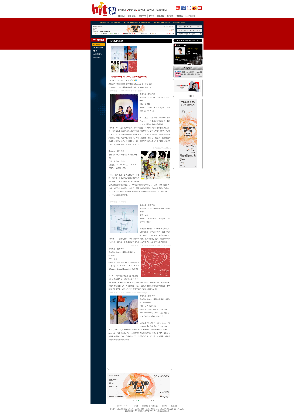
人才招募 (136, 406)
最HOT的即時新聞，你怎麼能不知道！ (138, 22)
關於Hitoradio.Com (123, 406)
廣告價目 (164, 406)
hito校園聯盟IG (97, 57)
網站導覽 (145, 406)
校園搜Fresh (96, 44)
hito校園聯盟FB (97, 54)
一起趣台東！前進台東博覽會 (111, 22)
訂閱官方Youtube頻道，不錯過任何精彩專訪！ (171, 22)
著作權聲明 (154, 406)
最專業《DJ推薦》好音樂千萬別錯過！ (188, 41)
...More (199, 76)
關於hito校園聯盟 (98, 48)
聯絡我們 (174, 406)
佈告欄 (95, 51)
